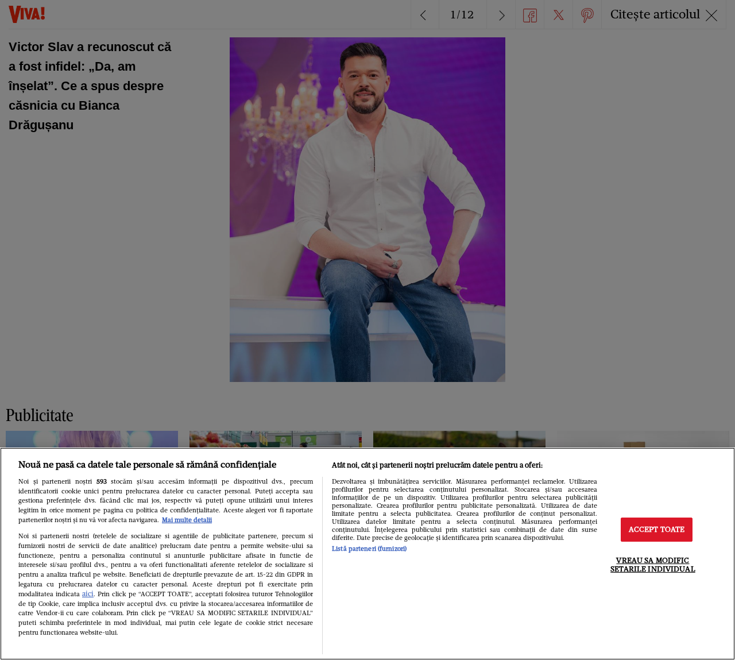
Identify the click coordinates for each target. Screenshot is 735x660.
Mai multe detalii (187, 520)
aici (88, 593)
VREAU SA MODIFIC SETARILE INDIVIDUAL (652, 565)
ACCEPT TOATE (657, 529)
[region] (367, 553)
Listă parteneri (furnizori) (369, 549)
